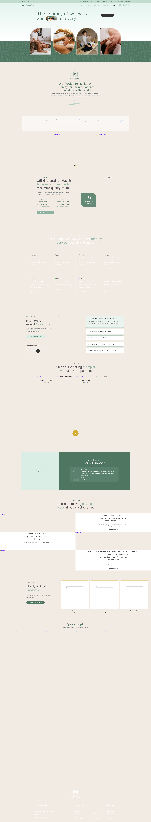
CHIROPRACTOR (93, 551)
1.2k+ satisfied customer (32, 345)
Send (62, 811)
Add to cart (75, 607)
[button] (33, 387)
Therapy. (118, 515)
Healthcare (109, 515)
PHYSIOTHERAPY (117, 551)
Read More (112, 529)
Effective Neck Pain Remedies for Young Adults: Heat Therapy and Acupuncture (113, 557)
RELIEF (127, 551)
